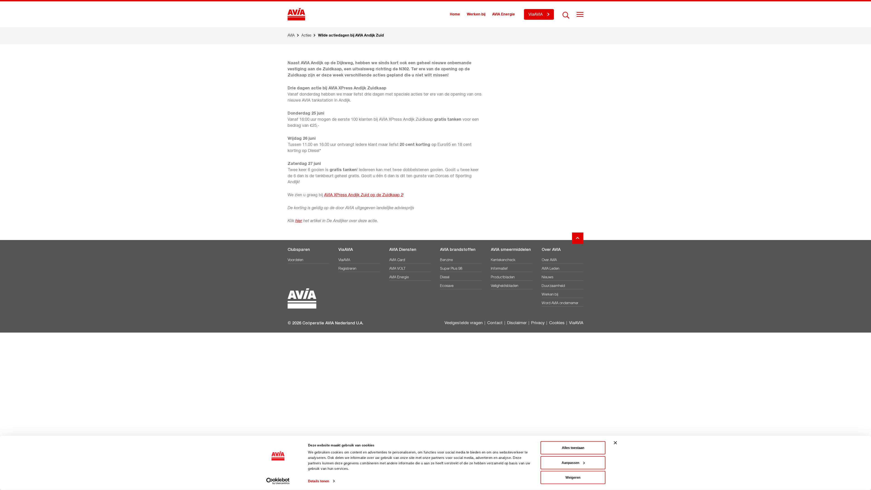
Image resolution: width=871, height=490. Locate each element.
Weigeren (572, 477)
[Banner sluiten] (615, 442)
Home (455, 14)
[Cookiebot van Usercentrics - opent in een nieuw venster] (278, 481)
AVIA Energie (503, 14)
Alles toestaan (573, 448)
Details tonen (318, 481)
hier (298, 221)
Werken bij (476, 14)
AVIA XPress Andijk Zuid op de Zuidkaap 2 (363, 195)
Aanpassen (570, 462)
